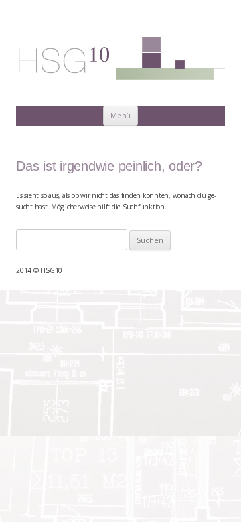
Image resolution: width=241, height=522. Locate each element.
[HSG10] (120, 59)
